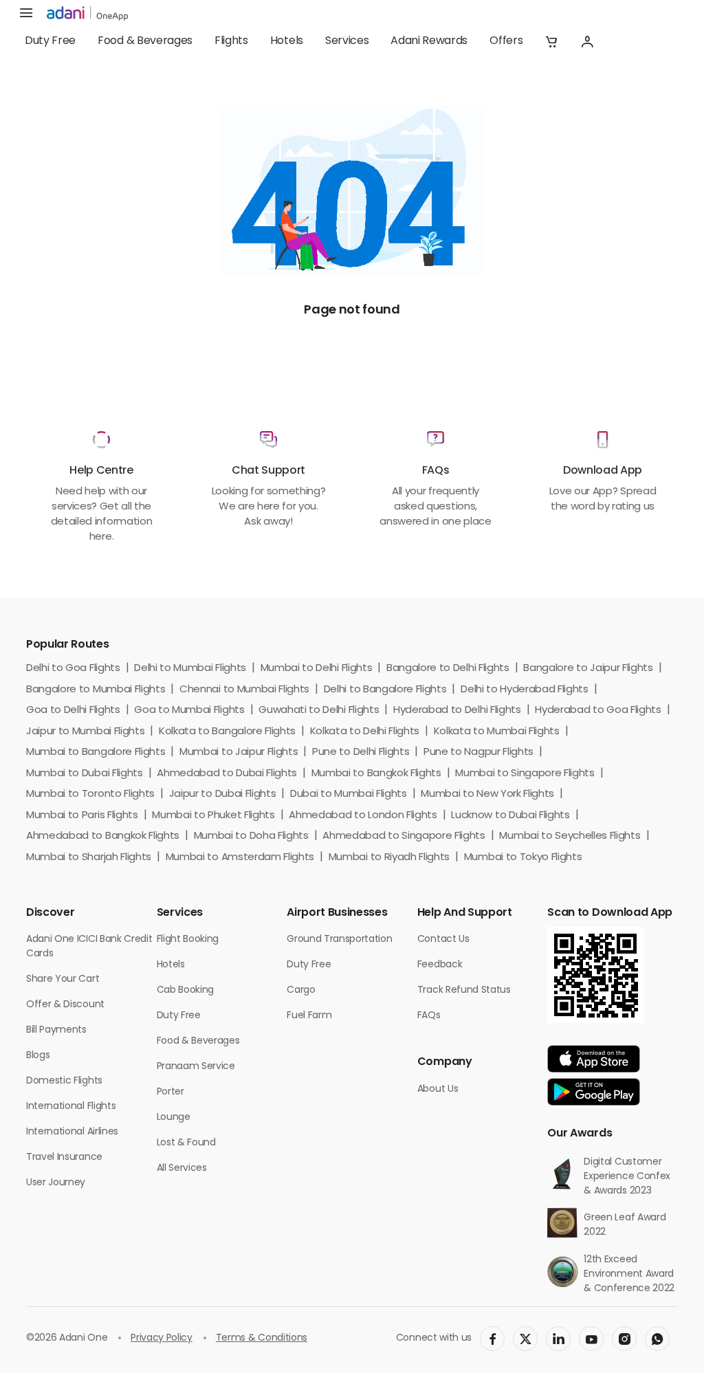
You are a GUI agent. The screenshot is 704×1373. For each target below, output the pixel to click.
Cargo (301, 990)
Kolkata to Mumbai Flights (497, 731)
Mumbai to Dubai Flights (84, 773)
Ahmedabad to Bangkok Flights (102, 836)
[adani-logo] (87, 14)
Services (346, 41)
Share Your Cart (62, 979)
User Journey (55, 1183)
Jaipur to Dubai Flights (222, 794)
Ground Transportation (339, 939)
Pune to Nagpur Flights (479, 752)
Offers (506, 41)
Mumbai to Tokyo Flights (523, 857)
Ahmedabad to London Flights (363, 815)
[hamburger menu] (26, 13)
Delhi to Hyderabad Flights (524, 690)
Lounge (173, 1117)
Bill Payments (56, 1030)
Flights (231, 41)
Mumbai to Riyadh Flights (389, 857)
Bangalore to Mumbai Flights (95, 690)
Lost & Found (186, 1143)
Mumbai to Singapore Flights (524, 773)
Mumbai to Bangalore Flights (95, 752)
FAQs (429, 1016)
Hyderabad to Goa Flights (598, 710)
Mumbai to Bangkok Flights (376, 773)
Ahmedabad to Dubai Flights (227, 773)
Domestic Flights (64, 1081)
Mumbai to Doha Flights (251, 836)
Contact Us (443, 939)
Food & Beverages (145, 41)
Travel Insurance (64, 1157)
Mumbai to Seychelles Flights (569, 836)
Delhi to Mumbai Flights (190, 668)
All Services (182, 1168)
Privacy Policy (161, 1338)
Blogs (38, 1056)
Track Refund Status (464, 990)
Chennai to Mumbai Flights (244, 690)
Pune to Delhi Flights (360, 752)
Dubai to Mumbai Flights (348, 794)
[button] (551, 41)
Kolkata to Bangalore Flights (227, 731)
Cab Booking (185, 990)
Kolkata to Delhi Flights (364, 731)
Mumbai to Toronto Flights (90, 794)
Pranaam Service (196, 1067)
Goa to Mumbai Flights (189, 710)
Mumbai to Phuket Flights (213, 815)
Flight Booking (188, 939)
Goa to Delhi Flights (73, 710)
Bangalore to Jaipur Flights (587, 668)
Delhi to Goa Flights (73, 668)
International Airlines (72, 1132)
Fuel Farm (309, 1016)
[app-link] (593, 1059)
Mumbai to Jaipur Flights (238, 752)
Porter (170, 1092)
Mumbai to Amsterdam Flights (240, 857)
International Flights (71, 1106)
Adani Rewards (429, 41)
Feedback (439, 965)
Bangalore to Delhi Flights (447, 668)
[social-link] (492, 1338)
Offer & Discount (65, 1005)
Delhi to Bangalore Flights (385, 690)
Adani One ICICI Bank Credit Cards (89, 947)
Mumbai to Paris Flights (82, 815)
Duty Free (50, 41)
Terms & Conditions (261, 1338)
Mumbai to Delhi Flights (317, 668)
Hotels (286, 41)
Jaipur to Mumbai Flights (85, 731)
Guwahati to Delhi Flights (318, 710)
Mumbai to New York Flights (487, 794)
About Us (437, 1089)
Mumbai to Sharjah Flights (88, 857)
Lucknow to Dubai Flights (510, 815)
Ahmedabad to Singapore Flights (403, 836)
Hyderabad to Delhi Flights (457, 710)
